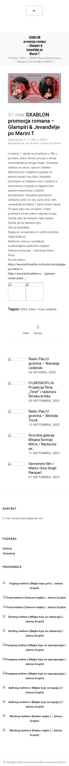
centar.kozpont (50, 143)
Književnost (16, 143)
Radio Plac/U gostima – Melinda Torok (43, 415)
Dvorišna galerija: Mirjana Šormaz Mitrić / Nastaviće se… (42, 442)
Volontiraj (9, 553)
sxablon (51, 309)
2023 (23, 58)
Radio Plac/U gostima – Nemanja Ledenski (43, 363)
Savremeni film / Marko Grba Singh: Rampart (42, 468)
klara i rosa (36, 309)
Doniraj (7, 548)
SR (34, 11)
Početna (13, 58)
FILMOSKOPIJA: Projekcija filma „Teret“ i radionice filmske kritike (42, 389)
